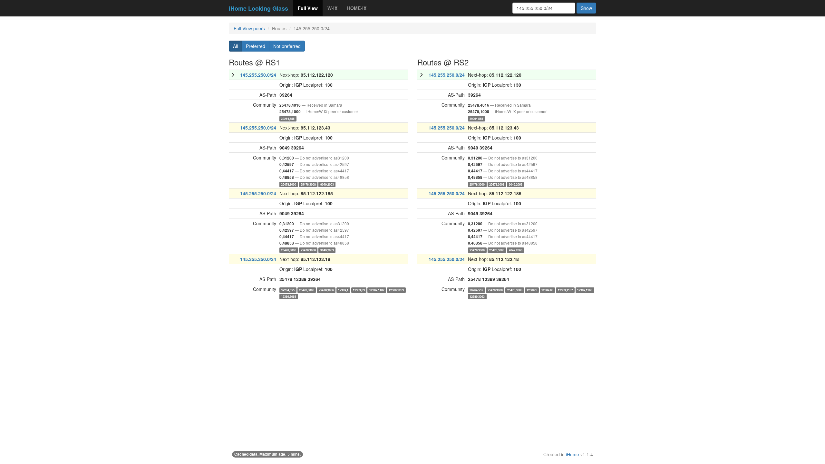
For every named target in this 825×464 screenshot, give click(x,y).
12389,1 (343, 290)
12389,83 (359, 290)
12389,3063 (288, 296)
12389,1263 (396, 290)
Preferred (255, 46)
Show (586, 8)
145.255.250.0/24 (258, 75)
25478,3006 (326, 290)
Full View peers (249, 28)
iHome (572, 454)
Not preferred (287, 46)
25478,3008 (308, 184)
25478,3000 (288, 184)
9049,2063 (327, 184)
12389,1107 (376, 290)
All (235, 46)
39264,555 (288, 118)
